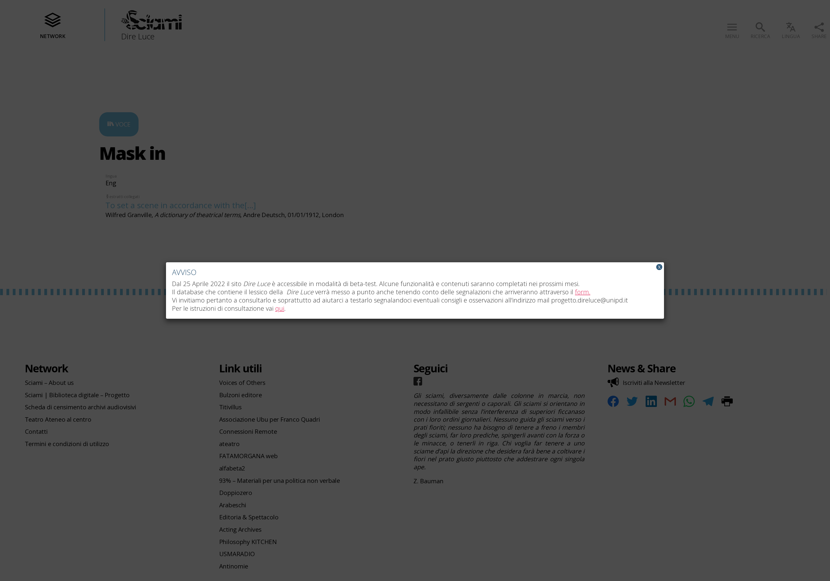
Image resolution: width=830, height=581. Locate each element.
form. (582, 292)
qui (279, 308)
